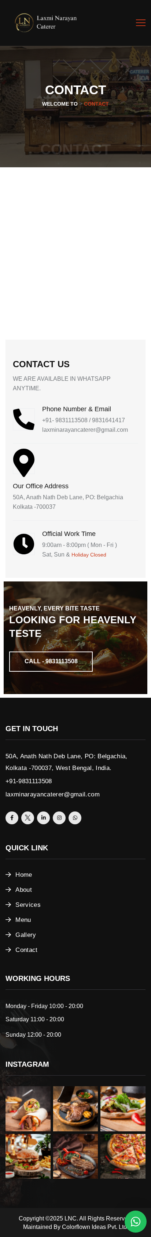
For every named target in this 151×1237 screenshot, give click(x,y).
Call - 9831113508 (51, 661)
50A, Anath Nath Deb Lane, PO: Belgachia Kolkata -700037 (68, 502)
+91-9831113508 (28, 781)
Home (23, 874)
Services (28, 904)
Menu (23, 919)
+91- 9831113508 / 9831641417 (83, 420)
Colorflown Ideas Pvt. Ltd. (95, 1227)
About (23, 889)
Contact (26, 949)
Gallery (25, 934)
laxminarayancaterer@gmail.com (85, 430)
